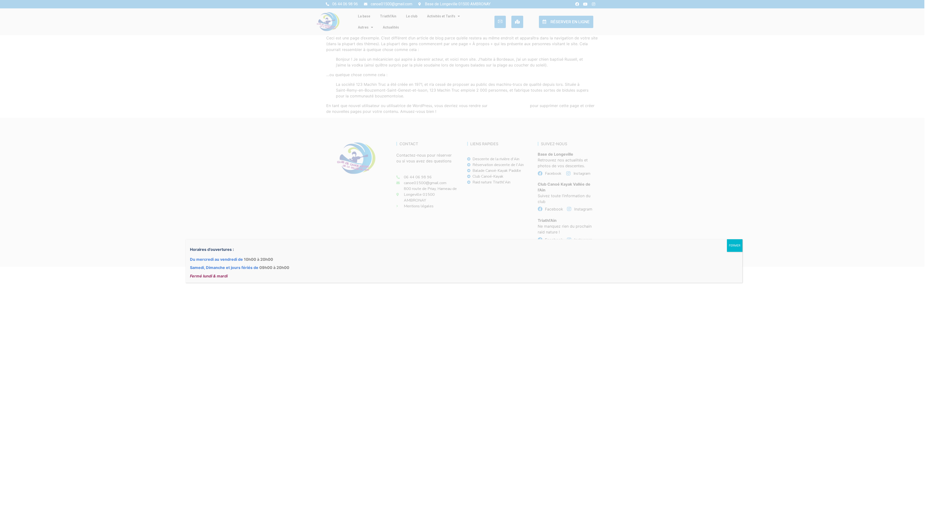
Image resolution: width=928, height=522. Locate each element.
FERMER (734, 245)
